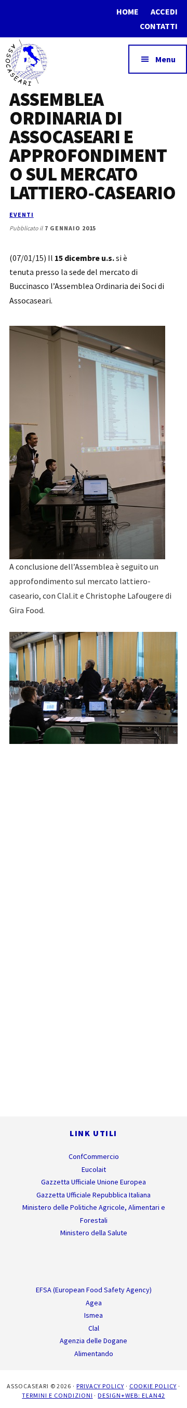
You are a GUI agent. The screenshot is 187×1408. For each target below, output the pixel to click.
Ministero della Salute (93, 1232)
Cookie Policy (153, 1386)
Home (127, 11)
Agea (94, 1302)
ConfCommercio (94, 1156)
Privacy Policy (100, 1386)
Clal (93, 1328)
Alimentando (93, 1353)
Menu (165, 59)
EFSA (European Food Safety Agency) (94, 1289)
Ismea (93, 1315)
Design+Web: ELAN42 (131, 1395)
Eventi (21, 214)
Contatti (159, 26)
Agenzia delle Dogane (93, 1340)
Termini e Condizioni (57, 1395)
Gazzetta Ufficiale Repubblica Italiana (93, 1194)
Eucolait (94, 1169)
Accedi (164, 11)
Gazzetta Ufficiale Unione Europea (93, 1181)
